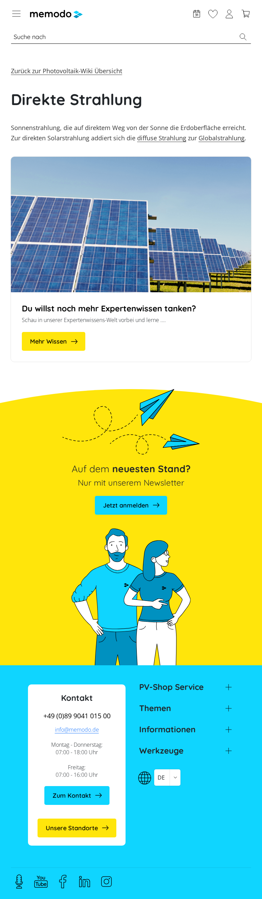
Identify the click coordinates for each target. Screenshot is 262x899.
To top (240, 881)
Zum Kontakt (72, 795)
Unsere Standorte (72, 828)
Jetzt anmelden (126, 505)
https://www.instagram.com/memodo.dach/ (106, 881)
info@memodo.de (77, 729)
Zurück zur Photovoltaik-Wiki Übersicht (66, 71)
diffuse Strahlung (161, 138)
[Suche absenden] (243, 37)
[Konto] (229, 13)
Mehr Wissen (48, 341)
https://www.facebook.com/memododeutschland (63, 881)
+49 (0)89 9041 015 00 (77, 715)
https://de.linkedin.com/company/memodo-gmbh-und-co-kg (84, 881)
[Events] (196, 13)
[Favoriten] (212, 13)
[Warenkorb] (245, 13)
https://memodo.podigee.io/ (19, 881)
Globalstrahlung (222, 138)
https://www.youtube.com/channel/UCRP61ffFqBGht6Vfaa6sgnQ (41, 881)
